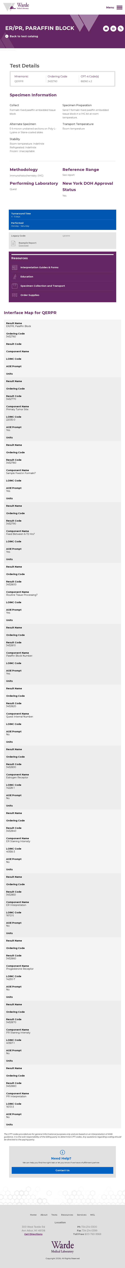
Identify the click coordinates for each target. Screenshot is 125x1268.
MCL (92, 1215)
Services (81, 1215)
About (44, 1215)
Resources (67, 1215)
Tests (54, 1215)
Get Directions (33, 1234)
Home (33, 1215)
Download (23, 245)
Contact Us (62, 1170)
